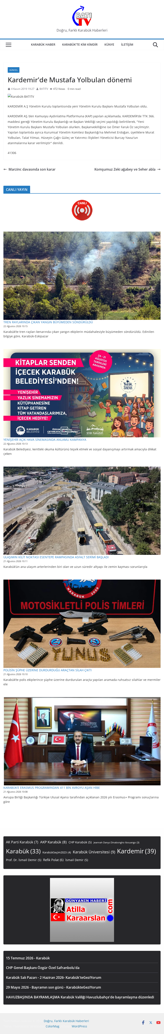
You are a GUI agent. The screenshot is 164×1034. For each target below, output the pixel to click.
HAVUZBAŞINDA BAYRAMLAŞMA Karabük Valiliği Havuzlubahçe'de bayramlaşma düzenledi (80, 997)
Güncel (13, 69)
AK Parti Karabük (22, 842)
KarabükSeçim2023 (56, 852)
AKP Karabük (53, 842)
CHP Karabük (80, 842)
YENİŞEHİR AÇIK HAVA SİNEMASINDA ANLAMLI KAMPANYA (44, 440)
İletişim (127, 44)
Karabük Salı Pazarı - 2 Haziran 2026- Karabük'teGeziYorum (53, 977)
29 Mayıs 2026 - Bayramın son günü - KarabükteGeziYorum (53, 987)
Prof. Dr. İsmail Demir (23, 860)
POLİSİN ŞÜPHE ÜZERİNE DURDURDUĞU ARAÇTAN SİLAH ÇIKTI (47, 670)
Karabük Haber (43, 44)
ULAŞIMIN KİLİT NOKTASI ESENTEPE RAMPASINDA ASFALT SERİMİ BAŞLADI (56, 557)
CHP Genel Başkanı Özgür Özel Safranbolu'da (42, 967)
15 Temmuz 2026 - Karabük (28, 958)
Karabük (23, 851)
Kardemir (136, 851)
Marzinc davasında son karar (32, 169)
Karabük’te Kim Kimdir (80, 44)
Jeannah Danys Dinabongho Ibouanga (116, 842)
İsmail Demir (76, 860)
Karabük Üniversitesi (94, 851)
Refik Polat (53, 860)
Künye (109, 44)
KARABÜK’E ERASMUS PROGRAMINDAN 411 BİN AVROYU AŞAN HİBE (51, 788)
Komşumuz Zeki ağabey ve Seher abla (124, 169)
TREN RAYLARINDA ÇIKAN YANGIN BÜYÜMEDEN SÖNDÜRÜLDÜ (48, 322)
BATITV (44, 89)
